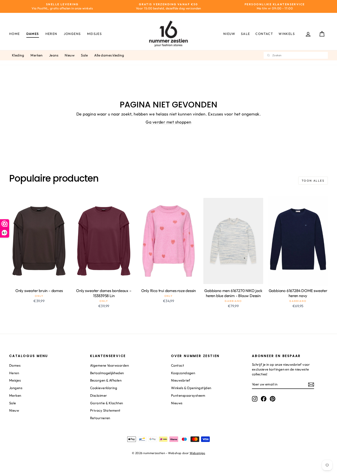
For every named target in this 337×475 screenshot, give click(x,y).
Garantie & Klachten (106, 403)
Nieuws (176, 403)
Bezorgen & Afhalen (106, 380)
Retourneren (100, 418)
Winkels (287, 34)
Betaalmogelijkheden (107, 373)
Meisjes (94, 34)
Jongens (72, 34)
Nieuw (229, 34)
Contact (264, 34)
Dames (32, 34)
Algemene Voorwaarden (109, 365)
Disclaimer (98, 395)
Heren (51, 34)
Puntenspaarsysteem (188, 395)
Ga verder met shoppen (168, 122)
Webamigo (197, 453)
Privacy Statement (105, 410)
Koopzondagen (183, 373)
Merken (36, 55)
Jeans (53, 55)
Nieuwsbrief (180, 380)
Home (14, 34)
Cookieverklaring (103, 388)
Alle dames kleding (109, 55)
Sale (245, 34)
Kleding (18, 55)
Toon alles (313, 180)
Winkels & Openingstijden (191, 388)
